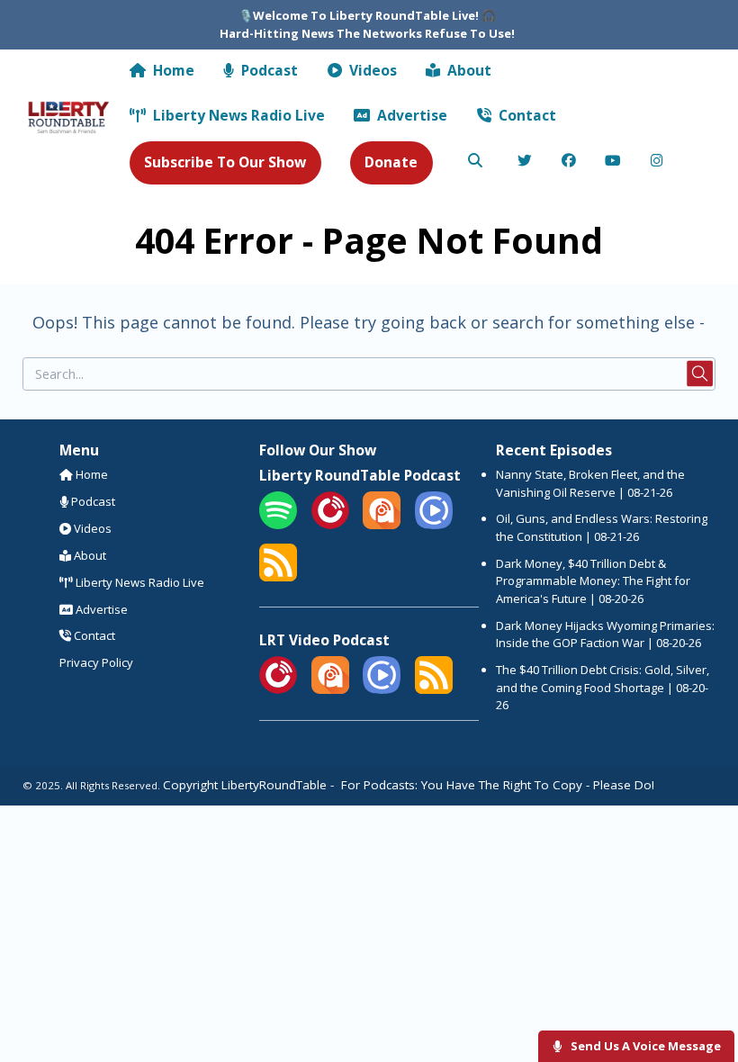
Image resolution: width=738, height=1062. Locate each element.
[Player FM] (330, 525)
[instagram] (657, 162)
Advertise (410, 115)
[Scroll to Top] (703, 991)
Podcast (268, 70)
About (467, 70)
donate (391, 162)
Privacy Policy (96, 662)
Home (171, 70)
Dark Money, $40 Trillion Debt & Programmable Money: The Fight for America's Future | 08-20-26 (593, 581)
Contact (525, 115)
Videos (371, 70)
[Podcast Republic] (434, 525)
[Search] (475, 162)
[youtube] (613, 162)
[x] (525, 162)
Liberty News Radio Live (237, 115)
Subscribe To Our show (225, 162)
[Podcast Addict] (381, 525)
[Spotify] (278, 525)
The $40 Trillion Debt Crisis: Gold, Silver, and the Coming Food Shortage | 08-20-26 (602, 687)
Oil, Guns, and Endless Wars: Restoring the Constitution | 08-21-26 (601, 527)
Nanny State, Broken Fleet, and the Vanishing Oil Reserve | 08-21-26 (590, 483)
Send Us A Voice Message (644, 1046)
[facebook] (569, 162)
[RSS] (278, 577)
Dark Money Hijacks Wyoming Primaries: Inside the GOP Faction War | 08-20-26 (605, 634)
